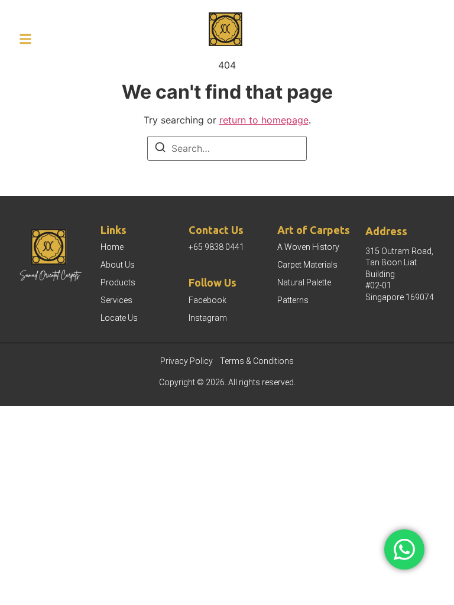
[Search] (160, 148)
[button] (25, 39)
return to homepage (264, 120)
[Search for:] (227, 148)
